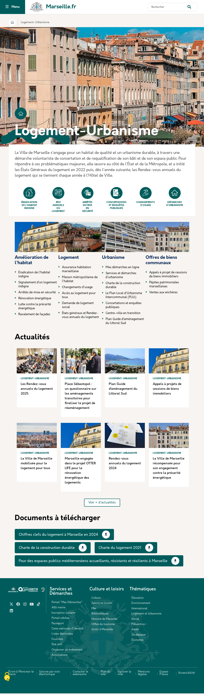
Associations (60, 655)
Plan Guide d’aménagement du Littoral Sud (125, 321)
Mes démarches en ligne (122, 267)
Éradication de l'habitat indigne (29, 205)
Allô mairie (58, 607)
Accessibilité (186, 673)
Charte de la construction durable (123, 285)
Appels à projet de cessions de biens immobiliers (168, 274)
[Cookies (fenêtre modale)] (7, 677)
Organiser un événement (67, 650)
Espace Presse (164, 673)
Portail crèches (61, 618)
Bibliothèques (100, 613)
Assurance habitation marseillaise (76, 269)
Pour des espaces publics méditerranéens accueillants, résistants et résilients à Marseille (93, 561)
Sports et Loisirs (101, 603)
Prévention (138, 624)
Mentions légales (144, 673)
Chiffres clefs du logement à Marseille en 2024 (58, 535)
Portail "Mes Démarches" (67, 602)
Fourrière (57, 639)
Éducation (137, 598)
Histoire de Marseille (104, 619)
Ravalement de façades (34, 314)
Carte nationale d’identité (67, 628)
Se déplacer (138, 635)
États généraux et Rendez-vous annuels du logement (80, 315)
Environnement (140, 603)
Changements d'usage (145, 204)
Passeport (58, 623)
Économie (137, 640)
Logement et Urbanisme (146, 613)
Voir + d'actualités (102, 502)
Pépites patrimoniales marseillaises (164, 284)
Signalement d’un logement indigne (37, 284)
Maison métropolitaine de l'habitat (80, 279)
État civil (57, 644)
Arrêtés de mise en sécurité (87, 207)
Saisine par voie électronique (49, 673)
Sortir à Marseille (102, 629)
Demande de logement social (78, 305)
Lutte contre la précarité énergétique (34, 306)
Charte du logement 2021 (120, 548)
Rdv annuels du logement (58, 207)
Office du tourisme (103, 624)
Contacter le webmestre (80, 673)
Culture (96, 598)
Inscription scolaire (63, 613)
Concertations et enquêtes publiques (116, 205)
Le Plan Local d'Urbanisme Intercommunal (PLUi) (124, 295)
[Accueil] (12, 23)
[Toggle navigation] (7, 7)
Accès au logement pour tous (79, 295)
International (139, 608)
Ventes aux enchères (163, 292)
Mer (93, 608)
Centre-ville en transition (123, 313)
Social (135, 619)
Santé (135, 629)
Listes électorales (62, 634)
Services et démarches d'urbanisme (121, 275)
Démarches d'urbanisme (174, 204)
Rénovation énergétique (34, 298)
